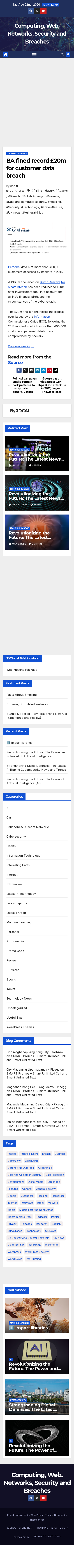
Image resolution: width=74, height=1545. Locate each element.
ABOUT (64, 1528)
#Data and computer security (26, 202)
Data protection (55, 1174)
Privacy (12, 1223)
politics (55, 1216)
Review (11, 960)
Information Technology (23, 855)
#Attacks (62, 190)
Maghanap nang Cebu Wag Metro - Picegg (36, 1087)
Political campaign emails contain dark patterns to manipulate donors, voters (25, 385)
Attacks (12, 1153)
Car (8, 817)
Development (16, 1181)
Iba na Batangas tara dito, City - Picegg (33, 1122)
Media (11, 1209)
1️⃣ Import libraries (19, 742)
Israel (40, 1202)
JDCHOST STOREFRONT (20, 1527)
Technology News (17, 153)
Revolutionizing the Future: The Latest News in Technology (35, 459)
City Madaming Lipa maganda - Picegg (32, 1069)
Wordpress (14, 1251)
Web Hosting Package (21, 669)
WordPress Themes (20, 1027)
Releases (26, 1223)
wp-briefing (33, 1258)
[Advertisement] (37, 97)
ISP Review (14, 884)
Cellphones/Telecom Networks (28, 827)
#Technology (30, 207)
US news (59, 1237)
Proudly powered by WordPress (25, 1515)
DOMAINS (42, 1527)
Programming (15, 941)
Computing (31, 1160)
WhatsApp (35, 1244)
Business (60, 1153)
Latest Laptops (16, 903)
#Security (12, 207)
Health (11, 846)
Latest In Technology (21, 893)
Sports (11, 979)
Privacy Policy (21, 1536)
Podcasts (41, 1216)
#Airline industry (43, 190)
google (12, 1195)
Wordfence (52, 1244)
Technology (34, 1230)
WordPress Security (37, 1251)
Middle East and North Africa (36, 1209)
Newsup (58, 1515)
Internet (12, 874)
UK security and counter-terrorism (28, 1237)
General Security (46, 1188)
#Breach (14, 196)
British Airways (50, 282)
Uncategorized (16, 1008)
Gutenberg (27, 1195)
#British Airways (33, 196)
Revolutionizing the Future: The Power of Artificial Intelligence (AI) (35, 1450)
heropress (58, 1195)
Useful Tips (14, 1017)
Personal (14, 267)
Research (41, 1223)
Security (56, 1223)
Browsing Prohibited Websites (27, 704)
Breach (46, 1153)
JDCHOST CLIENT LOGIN (46, 1536)
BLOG (54, 1528)
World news (15, 1258)
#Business (52, 196)
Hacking (43, 1195)
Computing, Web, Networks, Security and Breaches (37, 33)
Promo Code (15, 951)
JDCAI (14, 186)
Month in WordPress (20, 1216)
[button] (62, 54)
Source (15, 362)
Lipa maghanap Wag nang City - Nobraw (34, 1052)
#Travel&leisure (51, 207)
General (27, 1188)
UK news (50, 1230)
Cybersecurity (16, 836)
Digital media (35, 1181)
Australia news (29, 1153)
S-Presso (13, 970)
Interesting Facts (18, 865)
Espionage (54, 1181)
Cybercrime (45, 1167)
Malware (53, 1202)
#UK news (13, 212)
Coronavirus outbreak (21, 1167)
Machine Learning (18, 922)
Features (13, 1188)
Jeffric (37, 465)
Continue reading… (21, 346)
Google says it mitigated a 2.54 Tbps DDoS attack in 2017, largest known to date (49, 385)
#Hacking (54, 202)
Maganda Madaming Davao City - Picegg (34, 1104)
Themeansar (37, 1519)
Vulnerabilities (16, 1244)
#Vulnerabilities (32, 212)
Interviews (27, 1202)
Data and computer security (24, 1174)
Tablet (10, 989)
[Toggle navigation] (34, 54)
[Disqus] (37, 604)
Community (14, 1160)
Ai (7, 808)
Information (42, 316)
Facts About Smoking (21, 694)
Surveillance (15, 1230)
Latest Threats (16, 913)
